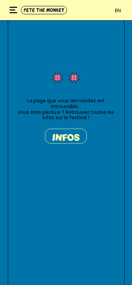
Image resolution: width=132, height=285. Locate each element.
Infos (66, 137)
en (118, 10)
